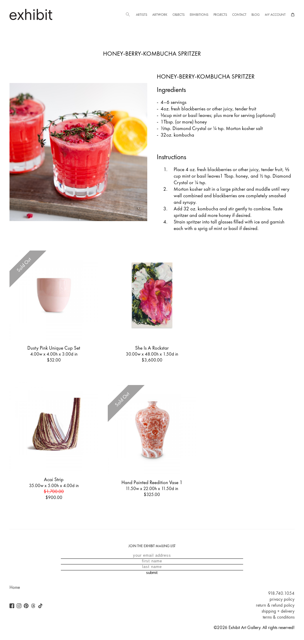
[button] (128, 15)
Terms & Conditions (278, 617)
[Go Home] (31, 14)
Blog (255, 14)
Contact (239, 14)
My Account (275, 14)
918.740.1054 (281, 593)
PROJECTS (220, 14)
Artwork (159, 14)
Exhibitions (199, 14)
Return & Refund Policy (275, 605)
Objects (178, 14)
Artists (141, 14)
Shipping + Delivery (278, 611)
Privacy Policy (282, 599)
